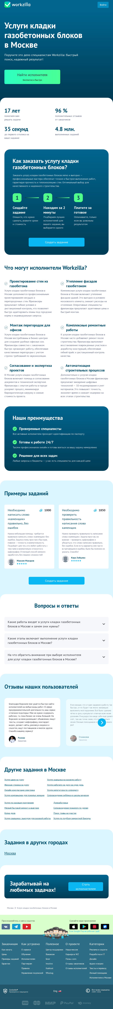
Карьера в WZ (72, 954)
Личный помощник (98, 973)
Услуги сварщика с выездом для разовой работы (27, 818)
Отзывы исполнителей (76, 968)
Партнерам (26, 963)
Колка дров (9, 813)
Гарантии (6, 963)
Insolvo (49, 963)
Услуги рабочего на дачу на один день (65, 784)
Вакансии (50, 954)
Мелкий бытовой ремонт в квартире (21, 808)
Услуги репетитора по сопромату (62, 790)
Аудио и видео (96, 963)
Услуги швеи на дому (14, 779)
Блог (48, 959)
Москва (10, 853)
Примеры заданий (10, 959)
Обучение (26, 954)
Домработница (60, 802)
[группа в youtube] (27, 926)
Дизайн (92, 959)
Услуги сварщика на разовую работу (64, 779)
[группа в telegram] (16, 926)
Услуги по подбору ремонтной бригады (72, 818)
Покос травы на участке (64, 813)
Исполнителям (28, 959)
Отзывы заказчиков (75, 963)
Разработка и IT (97, 954)
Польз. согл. (71, 959)
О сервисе (26, 949)
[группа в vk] (6, 926)
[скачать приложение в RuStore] (105, 926)
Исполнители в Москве (100, 977)
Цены (4, 954)
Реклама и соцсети (98, 949)
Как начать (7, 949)
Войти (103, 4)
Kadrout (49, 968)
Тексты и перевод (97, 968)
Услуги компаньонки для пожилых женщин (24, 795)
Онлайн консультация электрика (19, 790)
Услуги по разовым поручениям (19, 802)
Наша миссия (72, 949)
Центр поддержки (54, 949)
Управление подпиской (32, 973)
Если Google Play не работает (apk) (84, 931)
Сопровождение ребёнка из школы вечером (68, 795)
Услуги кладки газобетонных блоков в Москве (37, 908)
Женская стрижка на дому (16, 784)
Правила (25, 968)
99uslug (49, 973)
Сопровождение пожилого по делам (70, 808)
